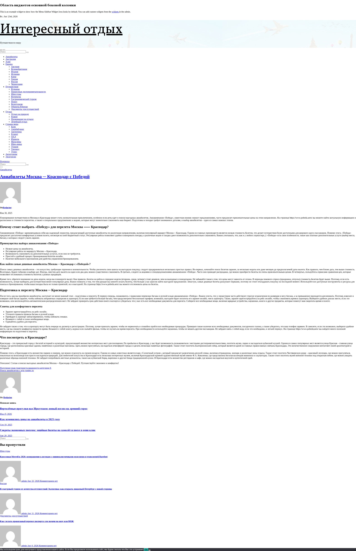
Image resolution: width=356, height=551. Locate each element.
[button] (1, 49)
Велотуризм (17, 104)
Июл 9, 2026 (6, 414)
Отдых (9, 112)
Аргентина (16, 132)
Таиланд (15, 149)
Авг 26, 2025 (6, 435)
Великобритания (19, 69)
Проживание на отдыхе (22, 119)
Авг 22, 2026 (33, 481)
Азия (8, 61)
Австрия (15, 66)
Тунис (14, 152)
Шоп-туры (16, 94)
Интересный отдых (61, 29)
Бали (13, 127)
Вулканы (15, 89)
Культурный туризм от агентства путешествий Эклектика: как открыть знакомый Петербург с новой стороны (56, 489)
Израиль (15, 139)
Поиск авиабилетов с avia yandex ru (17, 370)
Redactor (7, 207)
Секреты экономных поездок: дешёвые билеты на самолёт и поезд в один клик (47, 430)
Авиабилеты (12, 56)
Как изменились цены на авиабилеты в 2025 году (30, 419)
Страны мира (12, 124)
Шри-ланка (16, 144)
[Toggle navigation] (4, 49)
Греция (14, 79)
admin (24, 481)
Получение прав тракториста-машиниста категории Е (25, 368)
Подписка (4, 161)
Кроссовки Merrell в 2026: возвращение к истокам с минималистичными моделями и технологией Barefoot (53, 457)
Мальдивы (16, 142)
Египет (14, 134)
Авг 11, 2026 (33, 513)
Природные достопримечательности (28, 91)
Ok (146, 549)
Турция (14, 147)
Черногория (16, 84)
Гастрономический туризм (23, 99)
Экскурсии (11, 157)
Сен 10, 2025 (6, 425)
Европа (9, 64)
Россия (14, 81)
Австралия (11, 59)
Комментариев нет (49, 481)
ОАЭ (13, 137)
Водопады (16, 96)
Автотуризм (11, 154)
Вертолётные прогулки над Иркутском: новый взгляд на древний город (43, 408)
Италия (14, 71)
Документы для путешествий (25, 109)
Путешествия (12, 86)
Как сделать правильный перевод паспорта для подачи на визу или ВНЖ (37, 521)
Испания (15, 74)
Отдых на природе (20, 114)
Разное (14, 117)
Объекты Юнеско (19, 107)
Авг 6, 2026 (33, 545)
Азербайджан (17, 129)
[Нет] (149, 550)
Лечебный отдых (19, 122)
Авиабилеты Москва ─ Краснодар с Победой (45, 176)
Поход (14, 101)
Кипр (13, 76)
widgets (115, 12)
